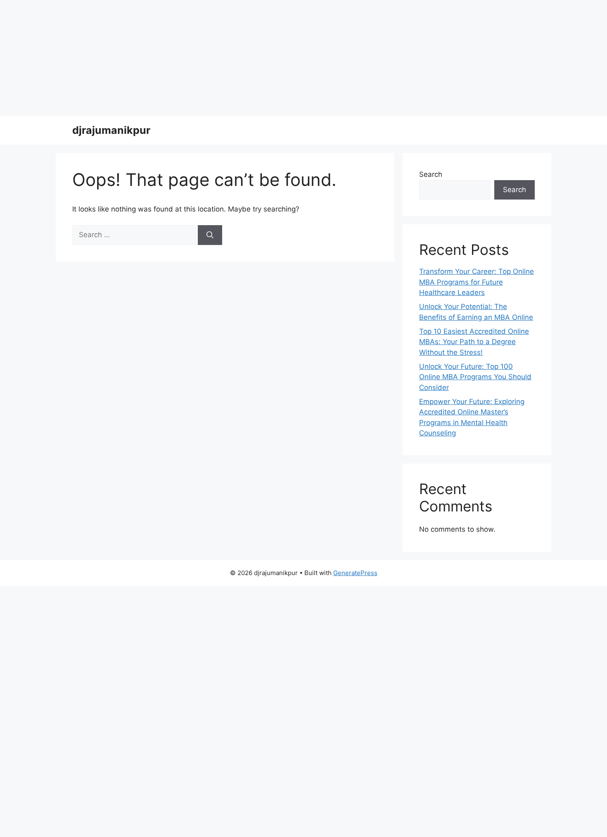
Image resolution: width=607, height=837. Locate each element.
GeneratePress (355, 573)
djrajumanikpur (111, 130)
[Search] (210, 235)
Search (430, 174)
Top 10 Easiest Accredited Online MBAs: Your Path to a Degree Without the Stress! (474, 342)
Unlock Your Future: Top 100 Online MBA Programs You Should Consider (475, 377)
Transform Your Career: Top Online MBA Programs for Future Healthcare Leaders (476, 282)
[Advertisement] (248, 58)
